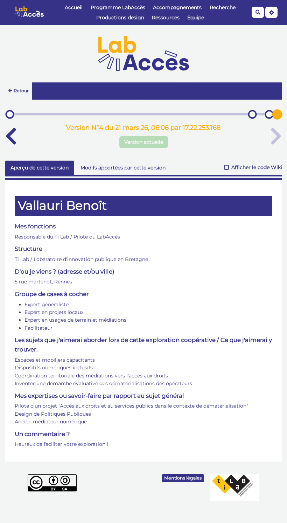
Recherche (223, 7)
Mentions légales (183, 478)
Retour (21, 90)
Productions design (120, 17)
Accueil (74, 7)
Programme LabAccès (118, 7)
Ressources (166, 17)
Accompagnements (177, 7)
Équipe (195, 17)
